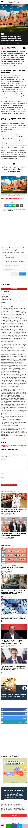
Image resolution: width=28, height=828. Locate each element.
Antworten (14, 288)
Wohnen (4, 210)
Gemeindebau (10, 209)
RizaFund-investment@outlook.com (18, 435)
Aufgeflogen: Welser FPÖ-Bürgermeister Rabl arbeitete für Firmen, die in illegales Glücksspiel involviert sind (13, 668)
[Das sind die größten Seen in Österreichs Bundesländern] (15, 782)
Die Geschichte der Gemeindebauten (11, 75)
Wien (16, 209)
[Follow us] (26, 2)
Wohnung (10, 210)
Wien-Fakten (22, 209)
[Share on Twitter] (10, 205)
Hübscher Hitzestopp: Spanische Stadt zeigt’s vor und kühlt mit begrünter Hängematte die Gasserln (13, 592)
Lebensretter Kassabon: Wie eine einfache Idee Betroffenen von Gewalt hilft (14, 510)
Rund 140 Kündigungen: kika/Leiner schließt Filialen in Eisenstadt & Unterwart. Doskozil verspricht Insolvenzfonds (14, 642)
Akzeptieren (14, 816)
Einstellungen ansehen (14, 823)
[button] (26, 802)
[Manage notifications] (3, 825)
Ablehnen (14, 819)
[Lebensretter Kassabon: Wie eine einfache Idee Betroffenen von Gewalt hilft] (14, 500)
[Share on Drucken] (17, 205)
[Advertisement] (14, 228)
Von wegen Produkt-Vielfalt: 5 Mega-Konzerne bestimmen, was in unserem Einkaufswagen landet (12, 567)
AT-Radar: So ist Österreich (10, 756)
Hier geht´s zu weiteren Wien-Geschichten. (12, 198)
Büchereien (4, 147)
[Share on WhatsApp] (13, 205)
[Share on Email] (21, 205)
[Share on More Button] (25, 826)
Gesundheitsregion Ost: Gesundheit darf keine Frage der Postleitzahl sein (13, 534)
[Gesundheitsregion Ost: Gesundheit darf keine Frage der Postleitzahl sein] (14, 524)
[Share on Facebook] (6, 205)
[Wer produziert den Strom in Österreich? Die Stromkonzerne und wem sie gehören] (14, 606)
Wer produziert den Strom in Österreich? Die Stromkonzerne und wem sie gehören (13, 617)
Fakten (3, 209)
